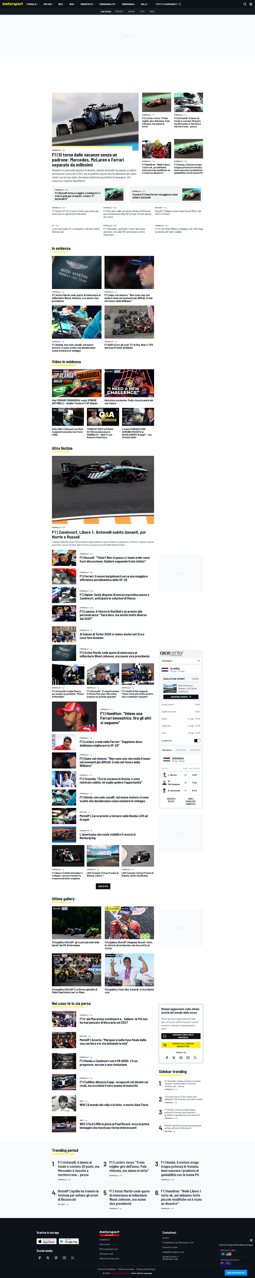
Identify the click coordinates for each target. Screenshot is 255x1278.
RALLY (144, 4)
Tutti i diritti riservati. (141, 1273)
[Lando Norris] (164, 775)
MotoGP (48, 4)
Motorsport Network (120, 1273)
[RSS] (195, 1057)
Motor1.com (105, 1244)
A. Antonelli (174, 790)
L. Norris (172, 775)
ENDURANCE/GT (107, 4)
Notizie (131, 11)
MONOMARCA (128, 4)
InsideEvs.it (105, 1239)
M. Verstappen (174, 783)
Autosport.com (106, 1253)
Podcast (119, 11)
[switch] (196, 740)
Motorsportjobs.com (109, 1249)
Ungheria (178, 758)
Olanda (175, 668)
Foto (142, 11)
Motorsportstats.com (109, 1258)
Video (152, 11)
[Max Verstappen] (164, 782)
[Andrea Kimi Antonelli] (164, 790)
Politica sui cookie (126, 1269)
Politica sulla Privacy (146, 1269)
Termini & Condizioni (107, 1269)
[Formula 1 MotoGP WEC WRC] (181, 661)
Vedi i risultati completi (191, 801)
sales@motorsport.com (173, 1252)
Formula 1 (32, 4)
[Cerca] (245, 4)
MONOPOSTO (87, 4)
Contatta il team (170, 1247)
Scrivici (165, 1237)
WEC (60, 4)
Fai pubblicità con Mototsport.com (178, 1242)
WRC (72, 4)
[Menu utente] (251, 4)
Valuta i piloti (171, 799)
